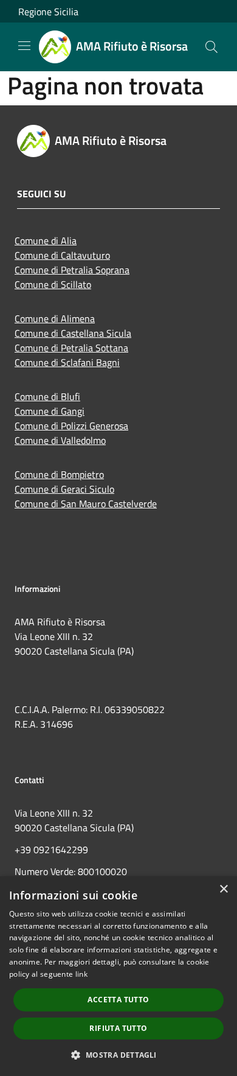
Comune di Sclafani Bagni (67, 362)
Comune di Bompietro (59, 474)
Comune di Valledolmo (60, 440)
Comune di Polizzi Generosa (71, 425)
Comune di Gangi (49, 411)
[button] (118, 1054)
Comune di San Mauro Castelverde (86, 503)
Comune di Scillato (53, 284)
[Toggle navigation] (24, 45)
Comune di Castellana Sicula (73, 333)
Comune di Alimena (55, 318)
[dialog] (118, 976)
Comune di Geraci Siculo (64, 489)
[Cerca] (211, 47)
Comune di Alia (46, 240)
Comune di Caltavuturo (62, 255)
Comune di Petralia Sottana (71, 347)
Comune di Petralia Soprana (72, 269)
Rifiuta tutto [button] (118, 1028)
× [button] (223, 889)
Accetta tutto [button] (118, 999)
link (81, 974)
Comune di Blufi (47, 396)
